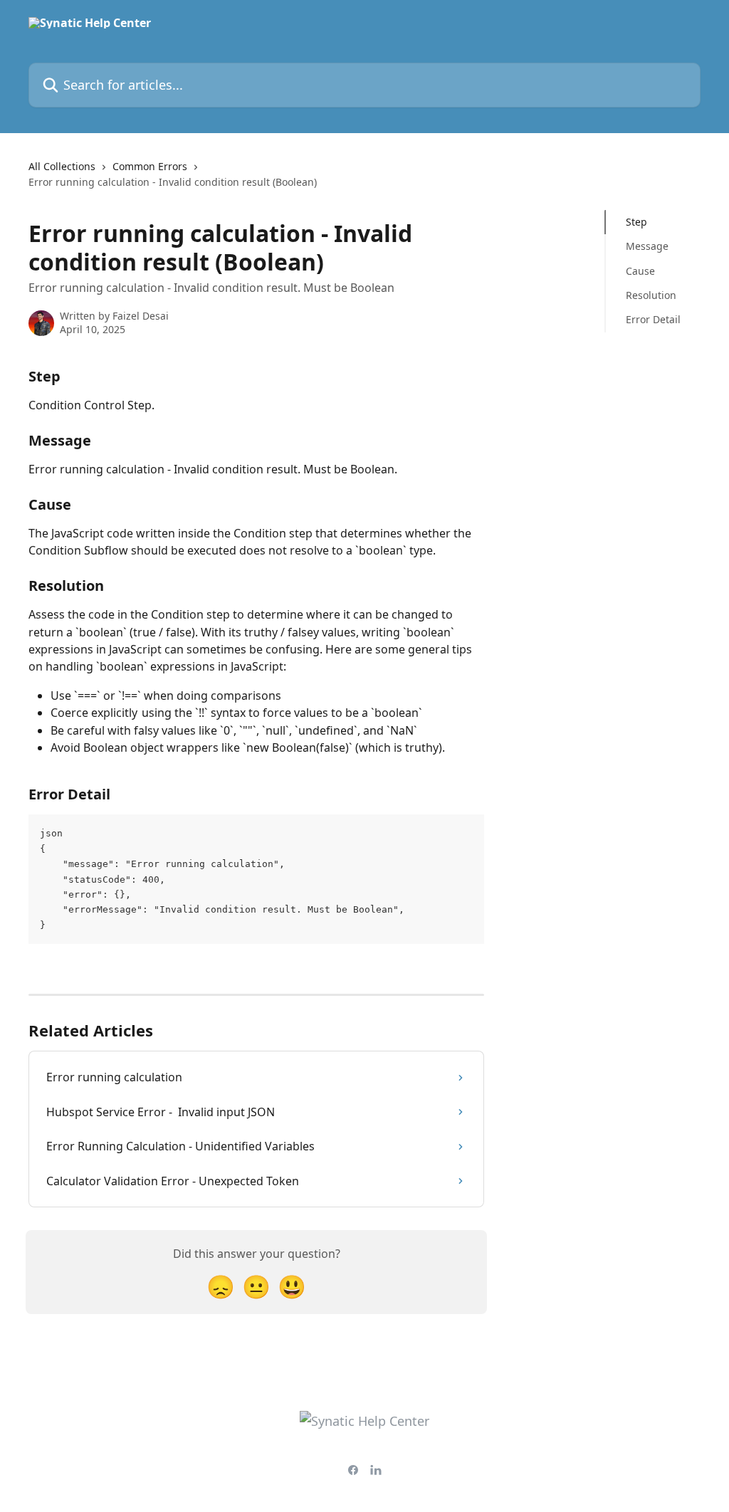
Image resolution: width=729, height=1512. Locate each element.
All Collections (61, 166)
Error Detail (653, 319)
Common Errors (149, 166)
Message (647, 246)
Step (636, 222)
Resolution (651, 295)
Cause (640, 271)
